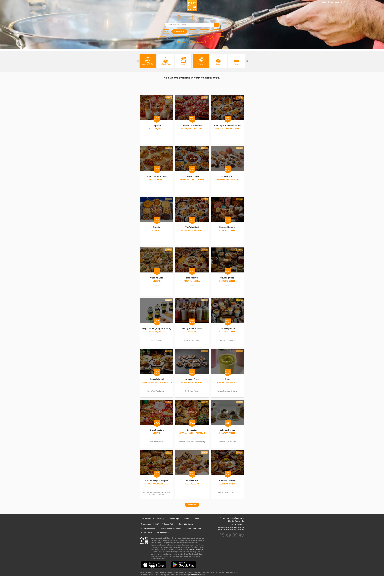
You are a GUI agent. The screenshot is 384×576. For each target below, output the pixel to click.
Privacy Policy (169, 524)
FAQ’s (157, 524)
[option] (148, 61)
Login (337, 2)
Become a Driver (149, 528)
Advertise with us (163, 533)
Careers (186, 519)
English (191, 549)
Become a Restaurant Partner (171, 528)
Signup (330, 2)
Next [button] (247, 61)
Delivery (187, 17)
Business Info (194, 575)
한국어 (343, 2)
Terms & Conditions (186, 524)
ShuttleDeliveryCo (236, 521)
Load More (192, 505)
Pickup (203, 17)
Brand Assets (146, 524)
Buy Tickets (148, 533)
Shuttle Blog (160, 519)
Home (324, 2)
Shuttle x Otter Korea (193, 528)
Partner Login (174, 519)
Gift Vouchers (146, 519)
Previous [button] (137, 61)
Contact (196, 519)
